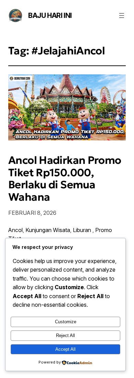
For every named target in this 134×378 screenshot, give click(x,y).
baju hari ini (50, 15)
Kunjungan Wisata (47, 230)
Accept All (65, 349)
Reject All (65, 335)
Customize (65, 321)
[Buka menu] (122, 15)
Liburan (82, 230)
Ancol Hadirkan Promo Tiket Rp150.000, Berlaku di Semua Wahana (64, 178)
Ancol (15, 230)
